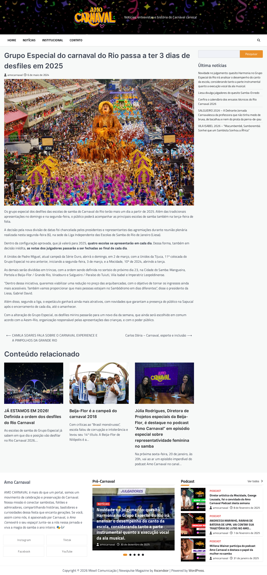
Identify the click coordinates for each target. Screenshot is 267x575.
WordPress (196, 570)
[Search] (259, 40)
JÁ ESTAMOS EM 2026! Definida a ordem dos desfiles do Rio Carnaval (32, 416)
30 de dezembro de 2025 (135, 544)
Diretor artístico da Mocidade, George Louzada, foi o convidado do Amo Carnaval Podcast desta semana (233, 499)
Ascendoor (161, 570)
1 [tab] (125, 555)
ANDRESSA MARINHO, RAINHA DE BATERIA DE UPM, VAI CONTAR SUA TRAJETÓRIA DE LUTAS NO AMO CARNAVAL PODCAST (232, 526)
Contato (76, 40)
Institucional (52, 40)
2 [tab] (130, 555)
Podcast (215, 490)
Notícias (29, 40)
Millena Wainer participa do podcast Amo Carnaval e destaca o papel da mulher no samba (232, 550)
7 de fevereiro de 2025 (247, 533)
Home (12, 40)
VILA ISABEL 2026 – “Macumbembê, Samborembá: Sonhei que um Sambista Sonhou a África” (229, 128)
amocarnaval (15, 75)
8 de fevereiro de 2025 (247, 508)
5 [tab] (143, 555)
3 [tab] (135, 555)
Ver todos (254, 481)
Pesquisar (251, 54)
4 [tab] (139, 555)
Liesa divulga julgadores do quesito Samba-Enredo (228, 92)
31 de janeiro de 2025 (246, 558)
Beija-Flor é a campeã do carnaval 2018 (93, 413)
